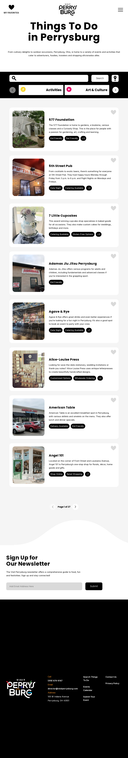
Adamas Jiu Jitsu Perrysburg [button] (73, 263)
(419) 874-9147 (55, 680)
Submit (94, 586)
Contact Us (111, 677)
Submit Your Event (89, 698)
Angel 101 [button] (56, 455)
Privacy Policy (112, 683)
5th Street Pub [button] (60, 166)
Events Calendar (87, 688)
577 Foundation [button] (61, 119)
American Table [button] (62, 407)
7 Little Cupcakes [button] (63, 215)
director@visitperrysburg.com (63, 688)
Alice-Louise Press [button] (64, 359)
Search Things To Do (90, 679)
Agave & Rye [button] (59, 311)
